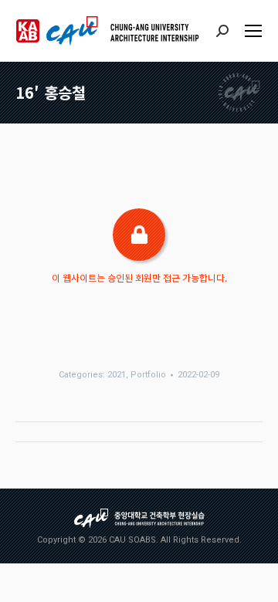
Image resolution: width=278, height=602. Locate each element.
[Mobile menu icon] (253, 31)
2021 (116, 375)
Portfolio (148, 375)
